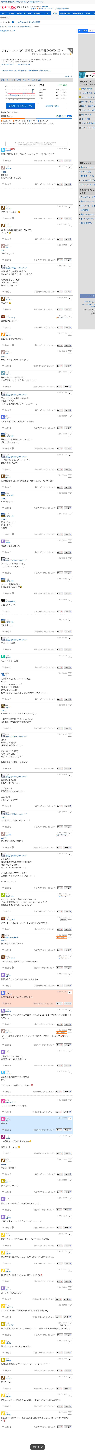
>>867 (3, 499)
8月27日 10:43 (62, 372)
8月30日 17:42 (62, 148)
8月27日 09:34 (62, 637)
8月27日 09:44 (62, 599)
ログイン (33, 9)
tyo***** (8, 374)
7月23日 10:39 (62, 1412)
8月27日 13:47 (62, 297)
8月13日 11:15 (62, 1100)
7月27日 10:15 (62, 1251)
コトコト (8, 209)
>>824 (3, 941)
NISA (88, 13)
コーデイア (9, 1325)
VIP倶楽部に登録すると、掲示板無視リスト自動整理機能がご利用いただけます (26, 70)
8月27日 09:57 (62, 514)
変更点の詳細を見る (24, 64)
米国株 (19, 13)
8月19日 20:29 (62, 1009)
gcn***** (8, 477)
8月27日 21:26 (62, 266)
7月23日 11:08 (62, 1394)
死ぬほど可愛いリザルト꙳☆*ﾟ (16, 268)
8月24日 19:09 (62, 974)
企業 (39, 80)
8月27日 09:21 (62, 673)
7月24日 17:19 (62, 1305)
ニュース (46, 13)
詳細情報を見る (52, 106)
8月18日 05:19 (62, 1030)
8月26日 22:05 (62, 734)
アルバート (9, 1307)
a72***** (8, 418)
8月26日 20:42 (62, 894)
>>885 (3, 172)
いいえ (68, 160)
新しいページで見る (8, 64)
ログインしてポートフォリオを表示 (29, 22)
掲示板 (55, 13)
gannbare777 (10, 1102)
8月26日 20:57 (62, 853)
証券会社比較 (65, 13)
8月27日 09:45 (62, 579)
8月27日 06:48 (62, 705)
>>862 (3, 519)
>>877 (3, 251)
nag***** (8, 707)
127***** (8, 1161)
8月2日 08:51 (63, 1136)
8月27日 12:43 (62, 351)
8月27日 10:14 (62, 434)
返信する (8, 160)
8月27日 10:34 (62, 392)
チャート (10, 80)
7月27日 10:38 (62, 1233)
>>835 (3, 838)
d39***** (8, 1182)
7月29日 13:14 (62, 1198)
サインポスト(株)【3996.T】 (23, 27)
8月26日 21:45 (62, 833)
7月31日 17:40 (62, 1159)
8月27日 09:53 (62, 540)
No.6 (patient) (10, 601)
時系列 (18, 80)
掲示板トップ (5, 17)
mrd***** (8, 168)
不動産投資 (77, 13)
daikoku (8, 1236)
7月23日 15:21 (62, 1341)
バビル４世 (9, 436)
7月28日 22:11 (62, 1216)
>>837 (3, 711)
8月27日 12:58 (62, 333)
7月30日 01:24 (62, 1180)
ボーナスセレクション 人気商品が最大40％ (54, 9)
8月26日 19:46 (62, 917)
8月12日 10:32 (62, 1118)
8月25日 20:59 (62, 935)
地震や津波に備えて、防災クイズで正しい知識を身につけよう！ (23, 2)
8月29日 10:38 (62, 166)
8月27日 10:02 (62, 493)
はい (59, 160)
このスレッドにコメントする (21, 106)
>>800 (3, 1165)
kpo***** (8, 657)
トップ (3, 13)
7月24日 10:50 (62, 1323)
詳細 (2, 80)
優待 (33, 80)
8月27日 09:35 (62, 620)
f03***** (8, 151)
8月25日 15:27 (62, 956)
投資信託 (37, 13)
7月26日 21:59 (62, 1287)
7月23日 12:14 (62, 1376)
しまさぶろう (10, 317)
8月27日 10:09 (62, 454)
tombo (7, 1138)
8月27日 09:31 (62, 655)
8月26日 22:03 (62, 774)
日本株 (11, 13)
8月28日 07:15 (62, 245)
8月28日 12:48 (62, 224)
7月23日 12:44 (62, 1358)
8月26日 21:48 (62, 812)
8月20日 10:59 (62, 991)
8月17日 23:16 (62, 1051)
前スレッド (68, 76)
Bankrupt (8, 994)
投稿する (36, 1447)
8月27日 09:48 (62, 558)
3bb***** (8, 335)
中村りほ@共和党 (11, 937)
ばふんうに (9, 896)
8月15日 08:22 (62, 1071)
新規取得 (45, 6)
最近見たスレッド (6, 31)
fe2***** (8, 976)
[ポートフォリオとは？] (12, 22)
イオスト (8, 1073)
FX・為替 (27, 13)
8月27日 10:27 (62, 416)
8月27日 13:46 (62, 315)
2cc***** (8, 1120)
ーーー (7, 542)
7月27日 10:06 (62, 1269)
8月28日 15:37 (62, 206)
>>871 (3, 357)
